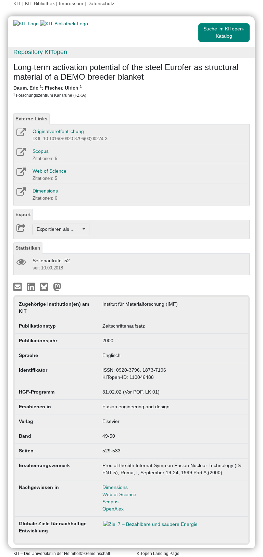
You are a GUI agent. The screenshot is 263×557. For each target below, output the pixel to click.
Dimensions (45, 191)
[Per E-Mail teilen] (18, 286)
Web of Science (49, 171)
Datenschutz (100, 3)
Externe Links (31, 118)
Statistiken (27, 248)
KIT (17, 3)
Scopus (41, 151)
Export (23, 214)
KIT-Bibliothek (40, 3)
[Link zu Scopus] (20, 154)
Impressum (71, 3)
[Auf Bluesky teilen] (46, 286)
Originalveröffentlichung (58, 131)
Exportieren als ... (59, 229)
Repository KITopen (40, 52)
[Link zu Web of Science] (20, 174)
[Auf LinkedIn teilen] (31, 286)
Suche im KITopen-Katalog (224, 32)
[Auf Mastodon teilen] (57, 286)
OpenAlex (113, 509)
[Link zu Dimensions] (20, 194)
